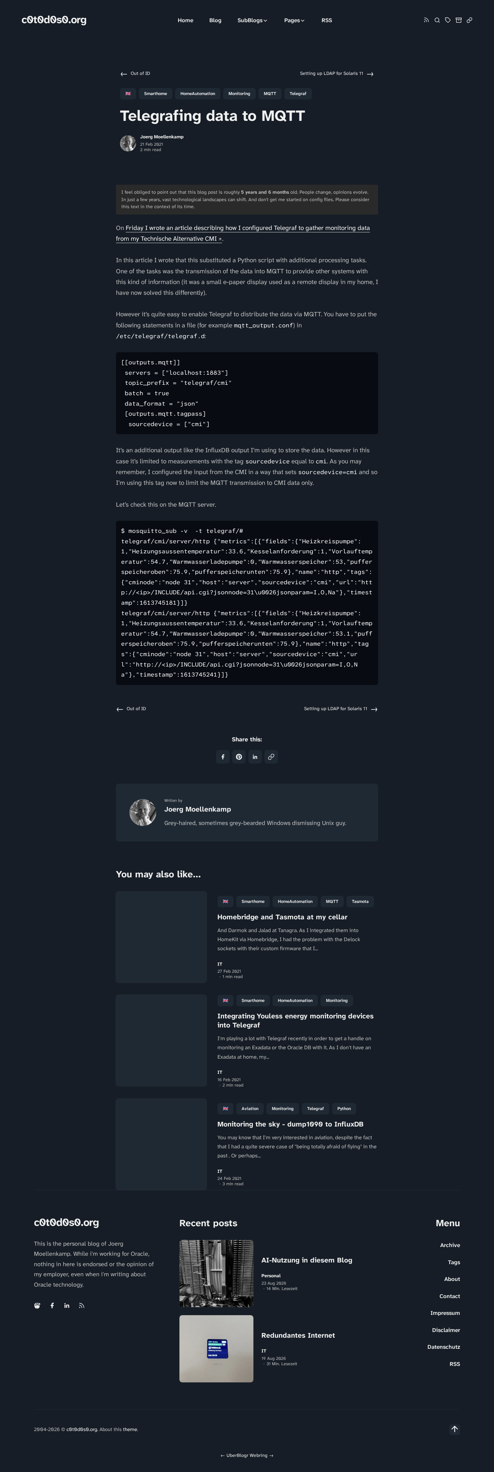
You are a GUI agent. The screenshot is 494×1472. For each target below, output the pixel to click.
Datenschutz (443, 1346)
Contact (450, 1296)
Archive (450, 1245)
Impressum (445, 1313)
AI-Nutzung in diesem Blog (306, 1260)
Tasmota (360, 901)
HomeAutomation (197, 93)
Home (185, 20)
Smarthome (155, 93)
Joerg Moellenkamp (161, 137)
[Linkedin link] (67, 1305)
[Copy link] (271, 757)
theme (130, 1429)
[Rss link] (426, 20)
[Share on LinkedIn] (255, 757)
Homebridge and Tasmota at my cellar (282, 917)
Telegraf (298, 93)
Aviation (250, 1108)
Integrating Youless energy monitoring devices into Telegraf (295, 1020)
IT (219, 964)
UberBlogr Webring (247, 1455)
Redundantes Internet (298, 1335)
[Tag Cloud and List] (448, 20)
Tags (454, 1262)
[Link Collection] (469, 20)
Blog (215, 20)
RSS (327, 20)
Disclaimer (446, 1330)
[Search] (437, 20)
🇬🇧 (128, 93)
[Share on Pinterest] (239, 757)
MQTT (270, 93)
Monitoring (239, 93)
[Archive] (459, 20)
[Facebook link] (52, 1305)
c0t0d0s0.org (54, 20)
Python (344, 1108)
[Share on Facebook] (223, 757)
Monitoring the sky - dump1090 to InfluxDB (290, 1124)
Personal (271, 1276)
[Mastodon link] (38, 1305)
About (452, 1279)
